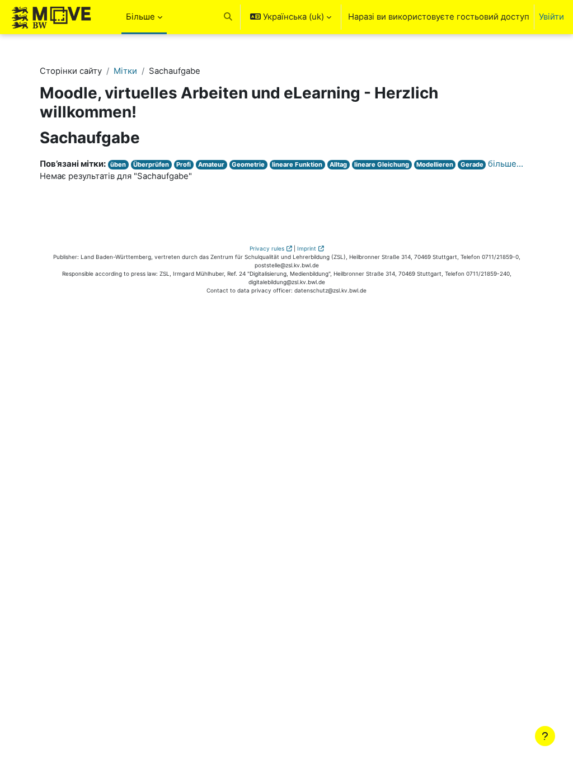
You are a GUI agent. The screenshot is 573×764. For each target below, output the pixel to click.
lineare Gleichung (381, 164)
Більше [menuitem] (140, 17)
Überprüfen (151, 164)
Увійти (551, 17)
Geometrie (248, 164)
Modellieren (434, 164)
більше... (505, 164)
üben (118, 164)
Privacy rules (267, 248)
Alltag (338, 164)
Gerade (472, 164)
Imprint (306, 248)
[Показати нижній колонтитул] (545, 736)
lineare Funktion (297, 164)
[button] (228, 17)
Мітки (125, 71)
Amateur (211, 164)
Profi (183, 164)
